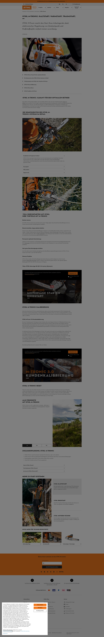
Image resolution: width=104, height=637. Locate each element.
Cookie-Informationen (24, 631)
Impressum (5, 633)
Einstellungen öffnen (40, 610)
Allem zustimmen (40, 604)
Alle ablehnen (40, 607)
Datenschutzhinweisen (7, 631)
